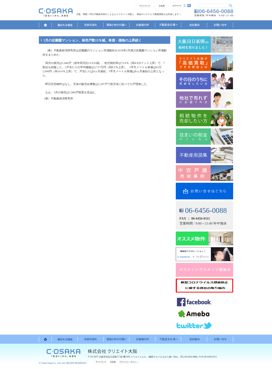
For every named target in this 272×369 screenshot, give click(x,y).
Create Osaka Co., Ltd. (51, 363)
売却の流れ (91, 25)
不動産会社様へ (168, 25)
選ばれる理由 (65, 25)
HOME (45, 25)
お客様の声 (142, 25)
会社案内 (194, 25)
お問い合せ (220, 25)
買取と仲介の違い (117, 25)
